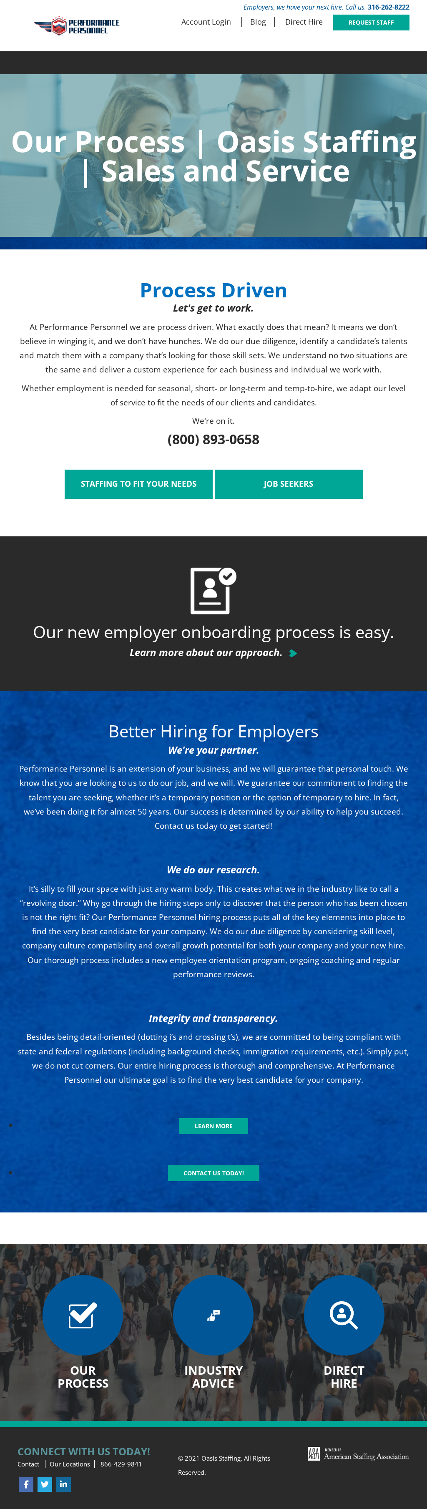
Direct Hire (304, 22)
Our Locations (70, 1464)
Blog (258, 22)
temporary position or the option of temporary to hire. (270, 797)
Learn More (214, 1126)
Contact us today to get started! (213, 825)
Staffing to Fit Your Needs (138, 483)
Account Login (206, 22)
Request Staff (371, 22)
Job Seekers (288, 483)
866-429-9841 (121, 1464)
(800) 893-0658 (213, 439)
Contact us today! (213, 1173)
